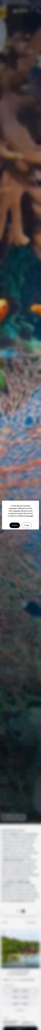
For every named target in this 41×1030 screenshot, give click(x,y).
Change (26, 525)
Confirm (15, 525)
